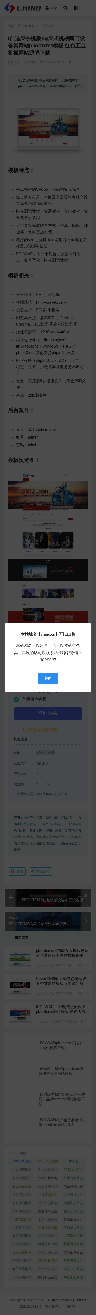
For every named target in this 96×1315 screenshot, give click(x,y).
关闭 (48, 678)
